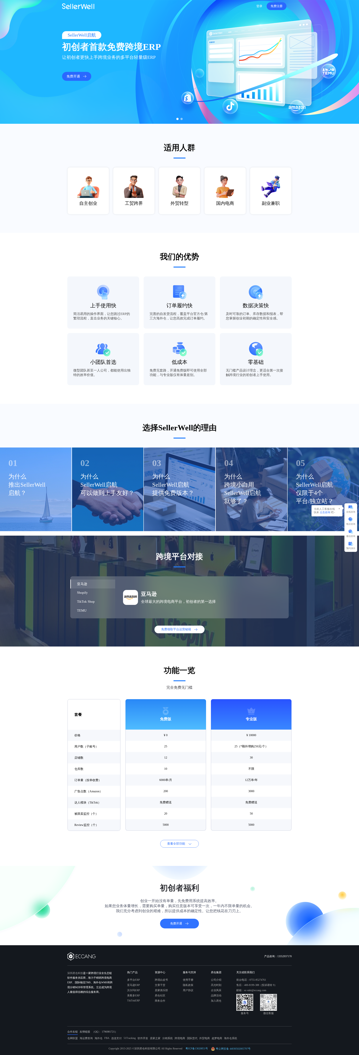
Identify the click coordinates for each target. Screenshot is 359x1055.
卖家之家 (155, 1038)
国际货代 (192, 1038)
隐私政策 (188, 985)
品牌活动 (216, 995)
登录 (259, 6)
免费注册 (277, 6)
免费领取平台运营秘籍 (176, 629)
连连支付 (116, 1038)
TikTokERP (133, 1000)
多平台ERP (133, 979)
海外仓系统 (230, 1038)
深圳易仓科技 (75, 973)
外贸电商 (204, 1038)
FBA (106, 1038)
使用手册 (188, 979)
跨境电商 (180, 1038)
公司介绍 (216, 979)
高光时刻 (216, 985)
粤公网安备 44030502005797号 (233, 1048)
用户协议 (188, 990)
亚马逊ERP (133, 985)
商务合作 (160, 1000)
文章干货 (160, 985)
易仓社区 (160, 995)
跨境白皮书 (161, 979)
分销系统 (167, 1038)
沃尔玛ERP (133, 990)
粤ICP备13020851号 (196, 1048)
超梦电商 (217, 1038)
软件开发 (143, 1038)
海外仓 (98, 1038)
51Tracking (130, 1038)
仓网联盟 (72, 1038)
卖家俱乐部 (161, 990)
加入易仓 (216, 1000)
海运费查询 (86, 1038)
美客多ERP (133, 995)
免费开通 (73, 76)
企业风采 (216, 990)
